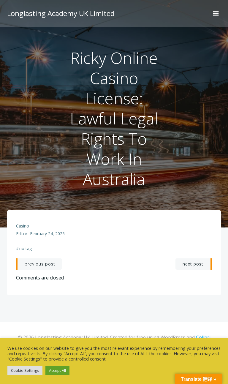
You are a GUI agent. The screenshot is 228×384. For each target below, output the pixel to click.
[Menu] (216, 13)
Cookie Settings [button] (25, 370)
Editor (21, 233)
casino (22, 226)
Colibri (203, 337)
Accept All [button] (57, 370)
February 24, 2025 (47, 233)
